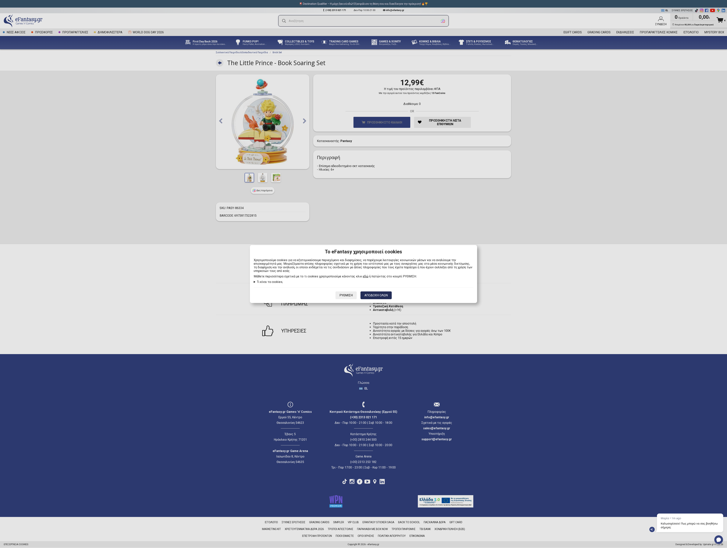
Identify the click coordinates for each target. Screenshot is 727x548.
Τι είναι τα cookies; (270, 282)
